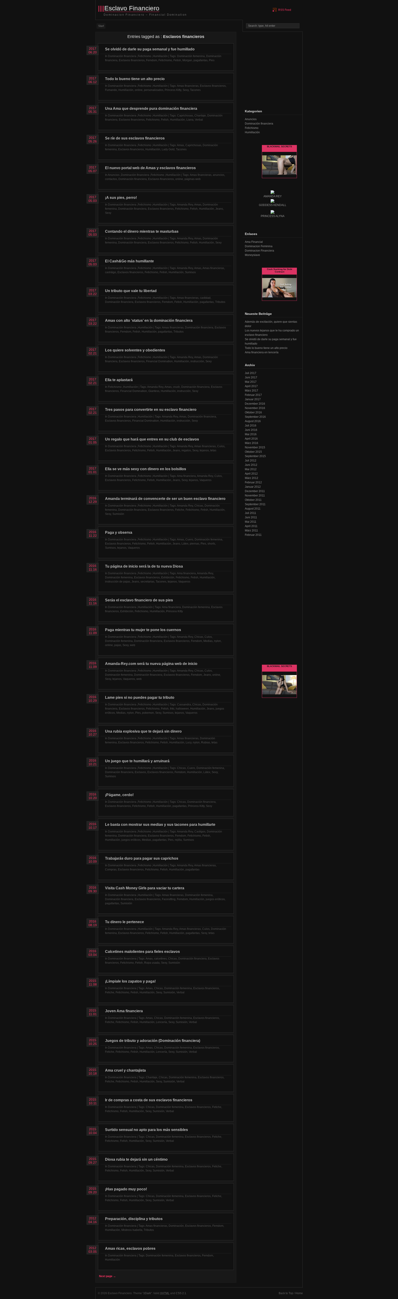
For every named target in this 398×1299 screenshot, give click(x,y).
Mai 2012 (251, 469)
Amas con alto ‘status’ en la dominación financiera (149, 320)
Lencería (161, 1022)
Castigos (199, 831)
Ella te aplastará (119, 380)
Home (299, 1293)
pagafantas (200, 60)
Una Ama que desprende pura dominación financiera (151, 108)
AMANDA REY (272, 196)
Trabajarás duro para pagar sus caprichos (141, 858)
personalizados (153, 90)
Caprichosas (185, 115)
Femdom (151, 60)
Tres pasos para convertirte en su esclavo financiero (150, 410)
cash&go (110, 272)
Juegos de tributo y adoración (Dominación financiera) (152, 1041)
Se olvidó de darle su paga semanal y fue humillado (150, 49)
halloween (182, 708)
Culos (221, 446)
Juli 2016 (250, 425)
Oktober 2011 (253, 500)
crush (176, 387)
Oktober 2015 (253, 451)
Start (101, 26)
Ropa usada (152, 962)
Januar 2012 (253, 486)
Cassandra (184, 704)
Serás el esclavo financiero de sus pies (139, 600)
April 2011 (251, 526)
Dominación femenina (191, 56)
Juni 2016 (251, 430)
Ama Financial (254, 242)
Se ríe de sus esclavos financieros (135, 138)
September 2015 (255, 456)
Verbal (199, 119)
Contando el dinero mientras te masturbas (142, 231)
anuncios (218, 175)
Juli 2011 (250, 513)
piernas (194, 543)
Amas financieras (188, 85)
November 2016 (255, 408)
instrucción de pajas (117, 581)
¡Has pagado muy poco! (126, 1189)
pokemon (148, 712)
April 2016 (251, 438)
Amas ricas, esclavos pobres (130, 1248)
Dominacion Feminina (258, 246)
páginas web (192, 179)
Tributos (220, 302)
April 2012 (251, 473)
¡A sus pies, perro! (121, 198)
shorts (211, 543)
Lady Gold (168, 149)
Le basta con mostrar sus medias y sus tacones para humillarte (160, 824)
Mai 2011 (250, 521)
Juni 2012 (251, 465)
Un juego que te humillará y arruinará (137, 761)
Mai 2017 (251, 381)
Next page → (107, 1276)
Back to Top (286, 1293)
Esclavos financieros (132, 60)
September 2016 (255, 416)
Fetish (177, 60)
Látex (184, 543)
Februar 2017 (253, 395)
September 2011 (255, 504)
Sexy (186, 90)
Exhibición (167, 577)
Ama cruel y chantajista (125, 1070)
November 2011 (255, 495)
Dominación (176, 1225)
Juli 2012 (250, 460)
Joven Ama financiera (124, 1011)
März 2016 (251, 443)
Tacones (195, 90)
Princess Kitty (173, 90)
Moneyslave (252, 255)
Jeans (219, 208)
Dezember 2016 (255, 403)
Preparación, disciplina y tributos (134, 1219)
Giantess (153, 391)
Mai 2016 (251, 434)
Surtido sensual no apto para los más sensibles (146, 1130)
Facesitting (169, 899)
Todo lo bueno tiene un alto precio (135, 79)
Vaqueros (205, 480)
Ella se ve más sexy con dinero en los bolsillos (145, 469)
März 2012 (251, 478)
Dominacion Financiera (259, 250)
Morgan (187, 60)
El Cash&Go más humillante (129, 261)
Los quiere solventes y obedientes (135, 350)
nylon (217, 641)
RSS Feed (284, 10)
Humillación (160, 56)
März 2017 (251, 390)
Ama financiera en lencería (261, 352)
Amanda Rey (185, 204)
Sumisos (190, 272)
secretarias (147, 581)
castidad (205, 297)
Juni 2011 (251, 517)
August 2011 (252, 508)
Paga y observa (118, 532)
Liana (189, 119)
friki (172, 708)
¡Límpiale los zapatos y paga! (130, 981)
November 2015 (255, 447)
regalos (186, 450)
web (132, 645)
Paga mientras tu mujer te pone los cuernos (143, 630)
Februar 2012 (253, 482)
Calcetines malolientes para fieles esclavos (142, 952)
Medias (208, 641)
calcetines (160, 958)
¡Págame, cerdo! (119, 795)
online (139, 90)
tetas (213, 450)
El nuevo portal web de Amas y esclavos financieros (150, 168)
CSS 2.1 (181, 1293)
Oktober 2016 (253, 412)
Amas (180, 145)
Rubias (205, 742)
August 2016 (253, 421)
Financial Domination (159, 361)
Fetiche (179, 509)
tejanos (204, 450)
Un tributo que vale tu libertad (131, 291)
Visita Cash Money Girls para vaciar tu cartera (144, 888)
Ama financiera (186, 476)
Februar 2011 (253, 534)
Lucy (188, 742)
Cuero (189, 539)
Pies (211, 60)
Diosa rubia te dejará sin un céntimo (136, 1159)
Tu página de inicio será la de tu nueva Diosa (144, 566)
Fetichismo (144, 56)
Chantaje (200, 115)
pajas (117, 645)
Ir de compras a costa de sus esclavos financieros (148, 1100)
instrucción (197, 361)
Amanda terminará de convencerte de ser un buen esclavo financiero (165, 499)
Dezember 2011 (255, 491)
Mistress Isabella (131, 1230)
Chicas (198, 505)
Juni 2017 (251, 377)
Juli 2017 (250, 373)
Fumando (111, 90)
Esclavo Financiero (131, 8)
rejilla (178, 839)
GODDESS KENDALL (272, 205)
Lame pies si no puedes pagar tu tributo (139, 697)
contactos (111, 179)
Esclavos (140, 772)
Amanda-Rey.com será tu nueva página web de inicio (151, 664)
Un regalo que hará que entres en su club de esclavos (152, 439)
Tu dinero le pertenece (124, 922)
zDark (147, 1293)
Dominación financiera (122, 56)
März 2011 (251, 530)
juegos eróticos (130, 839)
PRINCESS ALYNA (272, 216)
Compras (111, 869)
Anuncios (114, 175)
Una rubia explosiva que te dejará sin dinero (143, 731)
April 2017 (251, 386)
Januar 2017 (253, 399)
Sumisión (118, 514)
